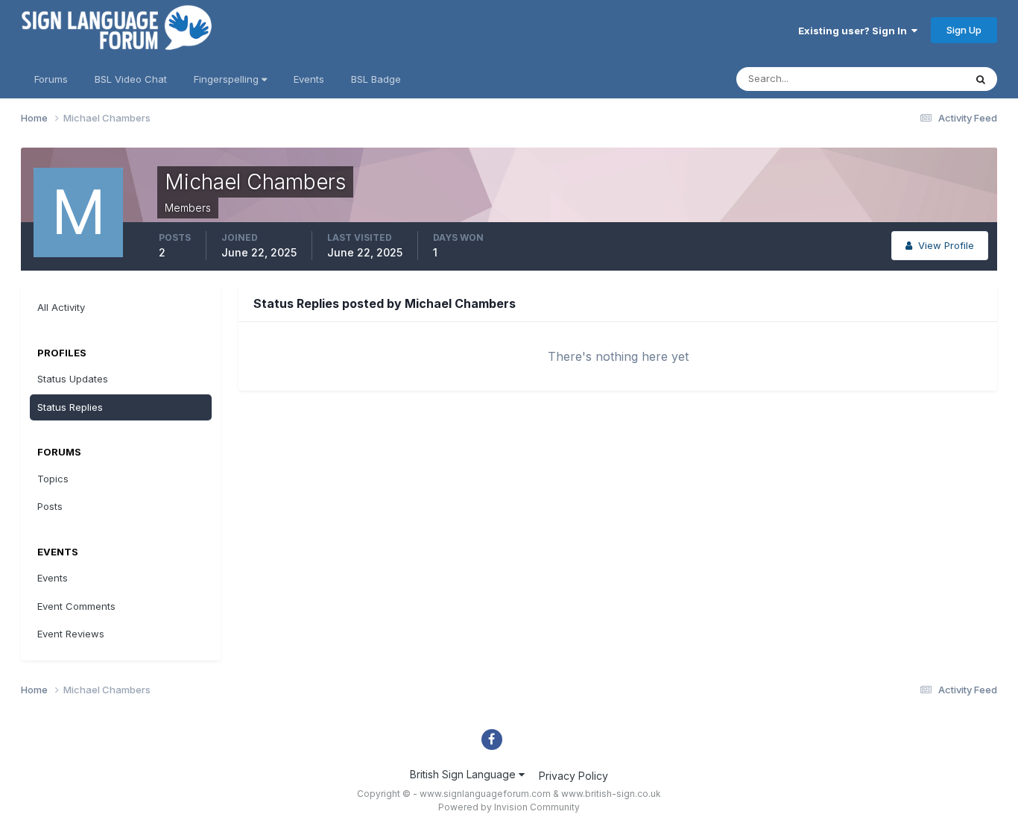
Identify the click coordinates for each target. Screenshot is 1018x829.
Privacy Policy (573, 775)
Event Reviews (70, 634)
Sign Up (963, 30)
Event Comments (76, 606)
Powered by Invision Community (509, 807)
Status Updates (910, 78)
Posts (50, 506)
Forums (51, 79)
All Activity (61, 307)
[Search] (980, 79)
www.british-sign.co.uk (611, 793)
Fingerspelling (228, 79)
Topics (53, 479)
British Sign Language (464, 774)
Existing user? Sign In (854, 31)
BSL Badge (376, 79)
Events (309, 79)
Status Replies (70, 407)
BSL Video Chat (131, 79)
